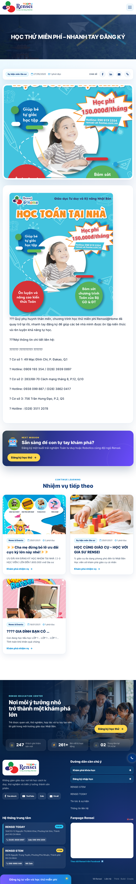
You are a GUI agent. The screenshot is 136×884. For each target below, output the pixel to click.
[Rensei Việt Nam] (17, 6)
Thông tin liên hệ (79, 808)
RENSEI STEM (78, 786)
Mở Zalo (29, 863)
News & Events (16, 540)
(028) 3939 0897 (16, 840)
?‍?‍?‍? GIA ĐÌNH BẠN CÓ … (28, 631)
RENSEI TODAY (78, 794)
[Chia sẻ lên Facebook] (102, 74)
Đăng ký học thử (23, 457)
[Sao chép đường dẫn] (127, 74)
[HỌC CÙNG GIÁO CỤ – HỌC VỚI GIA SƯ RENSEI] (101, 514)
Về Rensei (97, 879)
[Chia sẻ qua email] (119, 74)
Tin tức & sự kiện (79, 801)
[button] (130, 7)
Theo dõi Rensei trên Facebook (85, 861)
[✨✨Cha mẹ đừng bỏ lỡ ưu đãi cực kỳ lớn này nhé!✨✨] (34, 514)
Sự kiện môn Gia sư (17, 74)
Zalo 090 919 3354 (36, 840)
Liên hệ (107, 879)
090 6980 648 (15, 863)
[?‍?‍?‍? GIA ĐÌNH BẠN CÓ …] (34, 598)
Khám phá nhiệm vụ (20, 568)
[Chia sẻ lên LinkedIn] (111, 74)
